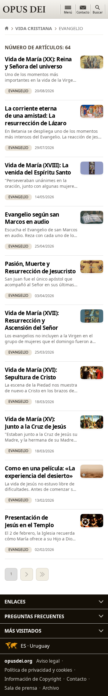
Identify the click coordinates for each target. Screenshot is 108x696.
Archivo (51, 688)
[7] (42, 574)
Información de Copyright (32, 679)
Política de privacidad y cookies (38, 670)
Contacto (76, 679)
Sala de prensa (20, 688)
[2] (26, 574)
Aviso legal (48, 661)
